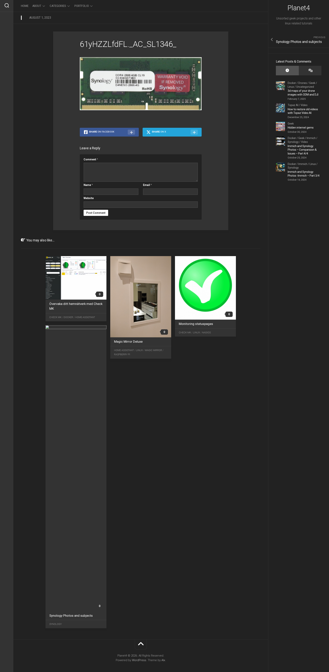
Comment (91, 159)
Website (89, 198)
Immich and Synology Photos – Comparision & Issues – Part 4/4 (302, 150)
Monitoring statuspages (196, 324)
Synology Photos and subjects (71, 615)
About (36, 6)
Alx (163, 660)
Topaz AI (293, 105)
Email (147, 184)
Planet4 (298, 8)
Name (88, 184)
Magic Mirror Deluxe (128, 341)
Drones (302, 82)
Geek (312, 82)
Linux (291, 86)
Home (25, 6)
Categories (58, 6)
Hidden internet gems (301, 127)
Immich (311, 138)
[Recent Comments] (310, 71)
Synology (293, 141)
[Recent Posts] (287, 71)
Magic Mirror (153, 350)
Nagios (206, 332)
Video (304, 105)
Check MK (55, 317)
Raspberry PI (122, 354)
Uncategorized (305, 86)
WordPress (139, 660)
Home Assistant (85, 317)
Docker (292, 82)
